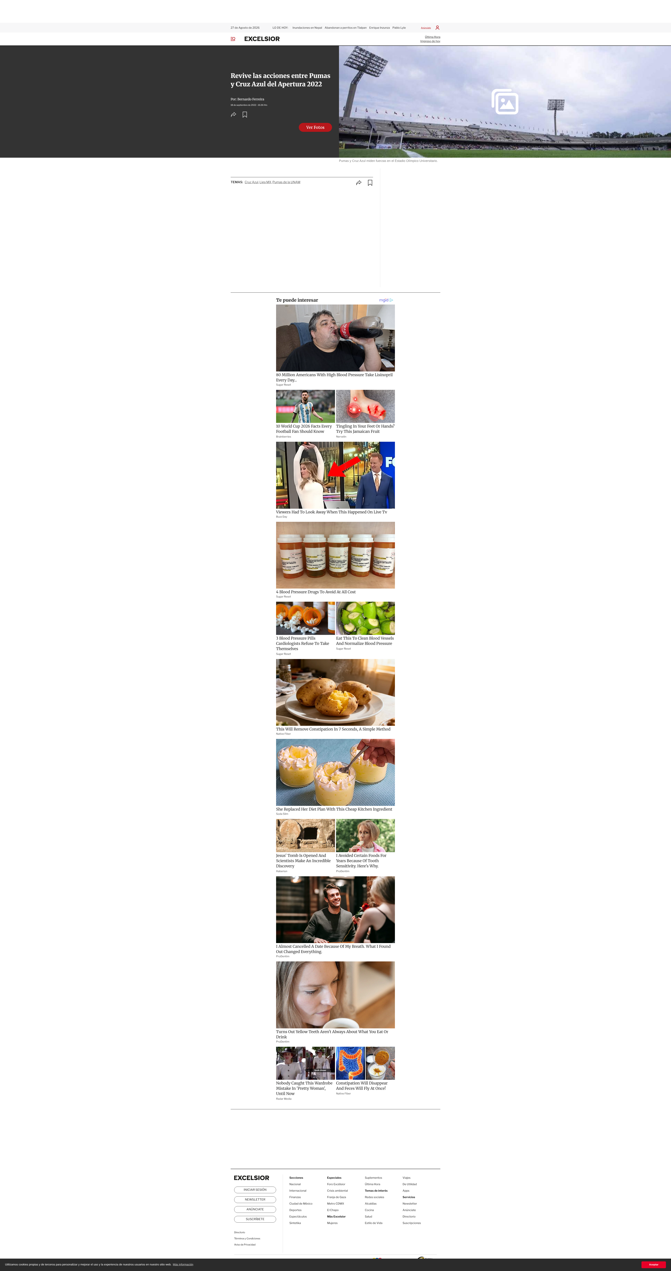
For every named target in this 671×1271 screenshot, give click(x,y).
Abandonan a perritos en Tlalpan (346, 27)
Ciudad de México (300, 1203)
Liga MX (265, 182)
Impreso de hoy (430, 41)
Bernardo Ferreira (250, 99)
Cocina (369, 1210)
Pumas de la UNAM (286, 182)
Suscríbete (255, 1219)
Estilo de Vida (373, 1223)
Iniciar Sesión (255, 1190)
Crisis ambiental (337, 1190)
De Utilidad (410, 1184)
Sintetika (295, 1223)
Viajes (406, 1177)
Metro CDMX (335, 1203)
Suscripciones (412, 1223)
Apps (406, 1190)
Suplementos (373, 1177)
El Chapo (333, 1210)
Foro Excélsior (336, 1184)
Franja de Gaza (336, 1197)
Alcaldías (371, 1203)
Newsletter (255, 1199)
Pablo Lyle (399, 27)
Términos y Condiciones (247, 1238)
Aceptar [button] (653, 1264)
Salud (368, 1216)
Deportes (295, 1210)
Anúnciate (426, 27)
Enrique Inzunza (379, 27)
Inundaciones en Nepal (307, 27)
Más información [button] (183, 1264)
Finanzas (295, 1197)
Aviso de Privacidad (244, 1244)
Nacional (295, 1184)
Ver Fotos (315, 127)
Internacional (297, 1190)
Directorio (239, 1232)
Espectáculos (298, 1216)
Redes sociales (374, 1197)
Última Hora (432, 37)
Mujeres (332, 1223)
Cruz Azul (251, 182)
